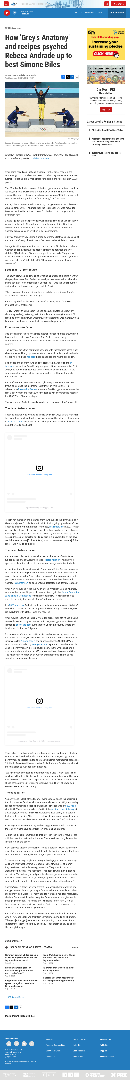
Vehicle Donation (107, 1057)
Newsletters (78, 1057)
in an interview (56, 526)
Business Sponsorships (55, 1045)
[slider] (18, 12)
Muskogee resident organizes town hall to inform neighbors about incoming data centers (108, 141)
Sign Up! (105, 109)
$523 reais (70, 805)
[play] (7, 12)
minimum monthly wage (63, 809)
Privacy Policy (105, 1039)
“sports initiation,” (52, 559)
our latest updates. (40, 158)
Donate (120, 4)
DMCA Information (80, 1039)
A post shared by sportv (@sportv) (39, 508)
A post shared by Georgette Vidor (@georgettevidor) (40, 741)
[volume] (14, 13)
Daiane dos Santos (27, 389)
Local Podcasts (79, 1051)
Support (103, 1051)
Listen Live (77, 1045)
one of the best (23, 624)
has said (31, 356)
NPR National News (13, 28)
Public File (104, 1045)
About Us (49, 1039)
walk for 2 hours (16, 421)
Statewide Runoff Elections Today (107, 130)
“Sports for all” (28, 641)
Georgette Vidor (39, 644)
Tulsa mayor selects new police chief (106, 154)
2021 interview (16, 605)
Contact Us (50, 1057)
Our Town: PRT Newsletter (105, 91)
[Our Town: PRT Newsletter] (106, 74)
